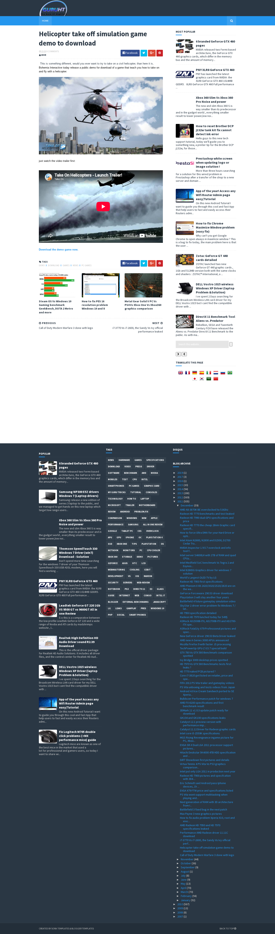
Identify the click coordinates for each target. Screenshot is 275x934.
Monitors (129, 550)
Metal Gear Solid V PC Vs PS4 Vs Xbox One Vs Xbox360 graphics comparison (143, 304)
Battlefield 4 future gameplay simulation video (208, 601)
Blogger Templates (82, 928)
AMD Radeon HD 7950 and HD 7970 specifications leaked (200, 826)
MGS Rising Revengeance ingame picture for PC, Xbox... (207, 739)
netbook (113, 550)
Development (115, 576)
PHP (110, 614)
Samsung (133, 524)
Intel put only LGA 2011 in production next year (207, 771)
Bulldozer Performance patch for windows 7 (206, 698)
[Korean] (202, 380)
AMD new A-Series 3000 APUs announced (204, 640)
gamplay (131, 608)
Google (112, 531)
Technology (115, 498)
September (188, 867)
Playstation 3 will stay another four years (204, 597)
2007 (180, 916)
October (186, 863)
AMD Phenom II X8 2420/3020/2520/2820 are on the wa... (207, 587)
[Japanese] (195, 380)
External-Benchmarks (136, 602)
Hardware (124, 460)
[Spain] (202, 374)
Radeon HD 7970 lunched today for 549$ (203, 617)
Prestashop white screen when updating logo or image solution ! (214, 162)
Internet (124, 595)
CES (140, 531)
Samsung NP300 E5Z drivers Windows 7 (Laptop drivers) (79, 494)
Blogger (113, 602)
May (183, 883)
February (186, 896)
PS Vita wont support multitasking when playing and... (203, 796)
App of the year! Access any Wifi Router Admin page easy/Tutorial (216, 195)
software (113, 473)
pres (143, 608)
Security (113, 582)
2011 (180, 501)
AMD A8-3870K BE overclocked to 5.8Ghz (204, 509)
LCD (144, 563)
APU (110, 537)
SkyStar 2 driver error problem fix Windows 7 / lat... (208, 607)
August (185, 871)
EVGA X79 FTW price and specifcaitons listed (206, 790)
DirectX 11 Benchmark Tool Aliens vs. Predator (215, 319)
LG (109, 608)
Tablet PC (127, 531)
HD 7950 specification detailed (198, 613)
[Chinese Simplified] (216, 380)
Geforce (113, 563)
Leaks (118, 608)
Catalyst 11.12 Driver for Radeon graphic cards (208, 729)
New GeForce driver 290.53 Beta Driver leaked (207, 636)
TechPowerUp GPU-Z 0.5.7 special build (203, 648)
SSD (110, 543)
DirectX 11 (139, 589)
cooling (135, 569)
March (185, 892)
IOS (137, 576)
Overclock (152, 531)
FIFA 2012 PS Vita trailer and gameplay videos (207, 683)
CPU (134, 479)
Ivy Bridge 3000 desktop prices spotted (204, 660)
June (184, 879)
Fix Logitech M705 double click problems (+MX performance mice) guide (77, 736)
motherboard (147, 505)
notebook (114, 589)
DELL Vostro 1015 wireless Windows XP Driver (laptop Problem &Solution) (215, 288)
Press (138, 466)
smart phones (137, 614)
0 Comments (52, 51)
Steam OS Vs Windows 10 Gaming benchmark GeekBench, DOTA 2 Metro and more (56, 306)
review (112, 511)
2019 (180, 473)
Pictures (152, 556)
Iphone (130, 537)
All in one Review (152, 524)
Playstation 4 (154, 537)
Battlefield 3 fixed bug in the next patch (203, 809)
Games (66, 265)
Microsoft (114, 505)
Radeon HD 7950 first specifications (201, 581)
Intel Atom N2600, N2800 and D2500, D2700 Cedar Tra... (205, 541)
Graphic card (151, 485)
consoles (151, 492)
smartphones (116, 485)
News (76, 265)
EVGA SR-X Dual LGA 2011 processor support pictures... (206, 746)
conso (147, 595)
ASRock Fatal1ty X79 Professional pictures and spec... (208, 630)
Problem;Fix (141, 511)
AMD (144, 473)
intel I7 (160, 595)
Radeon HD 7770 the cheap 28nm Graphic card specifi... (207, 526)
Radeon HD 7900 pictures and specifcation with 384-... (205, 777)
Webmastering (116, 569)
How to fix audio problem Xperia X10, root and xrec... (207, 819)
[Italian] (209, 374)
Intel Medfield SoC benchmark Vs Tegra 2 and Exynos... (207, 564)
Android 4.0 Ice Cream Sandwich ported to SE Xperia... (207, 692)
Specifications (155, 460)
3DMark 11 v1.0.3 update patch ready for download (204, 712)
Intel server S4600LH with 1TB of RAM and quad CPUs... (208, 556)
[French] (188, 374)
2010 (180, 904)
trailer (129, 505)
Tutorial (135, 492)
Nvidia (154, 473)
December (187, 505)
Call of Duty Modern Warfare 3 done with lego (207, 855)
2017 (180, 477)
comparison (115, 518)
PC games (86, 265)
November (187, 859)
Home (45, 20)
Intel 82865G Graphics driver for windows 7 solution (205, 571)
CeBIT (147, 569)
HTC (134, 563)
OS (162, 543)
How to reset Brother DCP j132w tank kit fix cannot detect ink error (215, 130)
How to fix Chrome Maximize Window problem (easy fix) (215, 227)
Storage (127, 556)
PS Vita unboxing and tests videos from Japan (207, 687)
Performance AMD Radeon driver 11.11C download (204, 834)
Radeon (148, 576)
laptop (145, 498)
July (183, 875)
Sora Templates (60, 928)
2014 (180, 489)
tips (134, 543)
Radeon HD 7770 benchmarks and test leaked (207, 513)
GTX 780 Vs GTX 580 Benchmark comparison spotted (206, 654)
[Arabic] (209, 380)
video (127, 466)
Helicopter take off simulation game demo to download (207, 849)
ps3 (127, 589)
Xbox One (122, 543)
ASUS (125, 563)
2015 (180, 485)
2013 (180, 493)
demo (42, 265)
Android (125, 511)
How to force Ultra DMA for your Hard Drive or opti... (207, 534)
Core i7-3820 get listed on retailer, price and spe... (206, 677)
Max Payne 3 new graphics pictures (201, 814)
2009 (180, 908)
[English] (181, 374)
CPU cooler (153, 550)
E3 (151, 589)
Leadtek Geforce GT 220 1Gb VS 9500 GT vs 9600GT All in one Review (79, 609)
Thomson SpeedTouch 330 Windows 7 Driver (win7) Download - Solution (78, 552)
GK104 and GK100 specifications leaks (203, 718)
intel (144, 479)
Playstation (149, 543)
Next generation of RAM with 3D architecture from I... (206, 803)
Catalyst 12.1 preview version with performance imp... (200, 723)
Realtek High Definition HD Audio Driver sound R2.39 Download (78, 642)
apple (154, 518)
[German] (195, 374)
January (186, 900)
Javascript (159, 602)
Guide (111, 595)
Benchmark (130, 473)
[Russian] (223, 374)
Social (121, 614)
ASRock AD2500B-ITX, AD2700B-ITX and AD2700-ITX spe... (208, 622)
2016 (180, 481)
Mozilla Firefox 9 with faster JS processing (205, 644)
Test (125, 479)
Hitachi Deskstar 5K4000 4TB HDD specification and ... (208, 754)
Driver (150, 466)
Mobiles (112, 479)
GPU (119, 537)
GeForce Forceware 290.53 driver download (206, 593)
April (184, 888)
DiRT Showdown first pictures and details (204, 760)
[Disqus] (101, 387)
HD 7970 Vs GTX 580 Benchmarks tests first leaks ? (205, 665)
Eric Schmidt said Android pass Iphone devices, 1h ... (203, 784)
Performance (115, 524)
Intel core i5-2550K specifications (200, 733)
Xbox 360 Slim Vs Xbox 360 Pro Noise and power (214, 100)
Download (54, 265)
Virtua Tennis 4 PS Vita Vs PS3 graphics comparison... (203, 765)
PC (141, 550)
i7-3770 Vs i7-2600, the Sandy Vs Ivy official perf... (205, 841)
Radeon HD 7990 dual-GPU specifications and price (207, 519)
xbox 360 (112, 556)
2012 (180, 497)
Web (137, 595)
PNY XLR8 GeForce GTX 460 (215, 70)
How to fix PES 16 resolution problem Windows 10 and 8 (95, 304)
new (144, 518)
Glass (160, 589)
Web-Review (143, 582)
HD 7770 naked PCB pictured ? (198, 671)
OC (140, 537)
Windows (132, 518)
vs (129, 576)
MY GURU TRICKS (117, 492)
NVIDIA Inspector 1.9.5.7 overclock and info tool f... (205, 549)
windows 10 (157, 608)
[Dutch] (216, 374)
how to (131, 498)
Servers (127, 582)
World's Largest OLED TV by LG (198, 577)
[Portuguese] (230, 374)
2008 (180, 912)
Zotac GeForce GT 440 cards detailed (212, 258)
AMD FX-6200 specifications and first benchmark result (201, 704)
